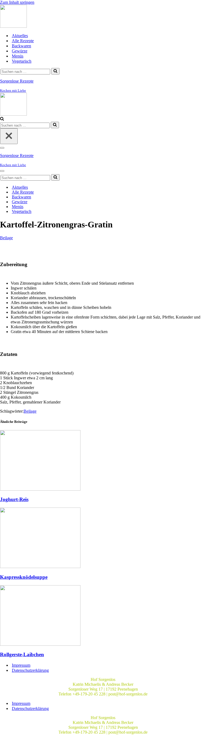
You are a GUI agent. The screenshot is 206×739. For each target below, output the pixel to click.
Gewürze (19, 51)
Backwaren (21, 46)
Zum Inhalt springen (17, 2)
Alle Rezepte (23, 40)
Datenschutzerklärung (30, 670)
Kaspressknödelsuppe (23, 577)
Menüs (17, 56)
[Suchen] (55, 71)
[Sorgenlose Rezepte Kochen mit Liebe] (13, 26)
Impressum (21, 665)
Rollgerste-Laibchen (22, 654)
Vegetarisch (21, 61)
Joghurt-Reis (14, 499)
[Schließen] (9, 136)
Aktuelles (20, 35)
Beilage (6, 237)
